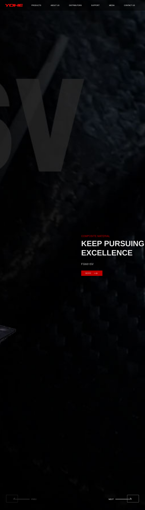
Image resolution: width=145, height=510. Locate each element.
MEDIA (112, 5)
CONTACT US (129, 5)
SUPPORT (95, 5)
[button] (133, 498)
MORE (88, 273)
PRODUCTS (36, 5)
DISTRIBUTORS (75, 5)
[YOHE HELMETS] (14, 5)
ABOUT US (55, 5)
